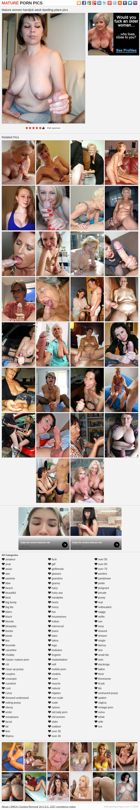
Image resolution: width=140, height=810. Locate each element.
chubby (9, 654)
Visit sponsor (54, 128)
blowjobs (10, 626)
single (101, 640)
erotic (8, 712)
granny (55, 583)
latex (54, 635)
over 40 (56, 736)
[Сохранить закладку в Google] (89, 3)
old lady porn (59, 712)
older (54, 721)
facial (8, 721)
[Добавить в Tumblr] (125, 3)
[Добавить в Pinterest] (110, 3)
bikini (8, 611)
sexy (100, 626)
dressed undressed (17, 697)
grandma (56, 578)
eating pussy (13, 702)
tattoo (101, 669)
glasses (56, 573)
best (8, 597)
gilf (53, 564)
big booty (11, 602)
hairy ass (57, 592)
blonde (9, 621)
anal (8, 564)
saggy (101, 611)
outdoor (56, 726)
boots (8, 635)
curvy (8, 693)
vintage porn (105, 707)
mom (54, 678)
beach (9, 588)
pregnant (103, 588)
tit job (101, 683)
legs (54, 645)
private (101, 592)
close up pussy (14, 669)
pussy (101, 597)
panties (102, 573)
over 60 (102, 564)
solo (100, 659)
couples (10, 674)
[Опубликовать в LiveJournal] (104, 3)
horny (55, 607)
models (56, 674)
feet (7, 731)
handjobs (57, 597)
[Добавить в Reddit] (115, 3)
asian (8, 568)
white (101, 717)
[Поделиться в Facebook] (84, 3)
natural (55, 688)
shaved (102, 631)
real (100, 602)
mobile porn (58, 669)
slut (99, 650)
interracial (57, 626)
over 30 (56, 731)
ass (7, 573)
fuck (54, 559)
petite (101, 583)
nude (54, 702)
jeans (54, 631)
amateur (10, 559)
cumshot (10, 683)
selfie (101, 616)
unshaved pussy (107, 693)
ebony (9, 707)
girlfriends (57, 568)
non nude (57, 697)
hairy (54, 588)
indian (55, 621)
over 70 (102, 568)
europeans (11, 717)
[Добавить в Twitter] (130, 3)
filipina (9, 736)
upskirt (101, 697)
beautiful (10, 592)
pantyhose (104, 578)
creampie (11, 678)
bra (7, 640)
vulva (101, 712)
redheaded (104, 607)
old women (58, 717)
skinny (101, 645)
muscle (55, 683)
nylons (55, 707)
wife (100, 721)
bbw (8, 583)
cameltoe (11, 650)
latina (54, 640)
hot (53, 611)
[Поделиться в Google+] (94, 3)
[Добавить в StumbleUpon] (120, 3)
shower (102, 635)
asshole (10, 578)
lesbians (56, 650)
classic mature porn (17, 659)
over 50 (102, 559)
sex (99, 621)
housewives (58, 616)
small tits (103, 654)
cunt (8, 688)
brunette (10, 645)
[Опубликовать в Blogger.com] (79, 3)
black (8, 616)
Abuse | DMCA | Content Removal (20, 806)
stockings (103, 664)
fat (6, 726)
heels (54, 602)
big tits (9, 607)
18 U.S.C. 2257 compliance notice (57, 806)
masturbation (59, 659)
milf (53, 664)
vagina (101, 702)
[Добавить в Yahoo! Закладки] (135, 3)
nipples (56, 693)
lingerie (56, 654)
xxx (99, 726)
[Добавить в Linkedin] (99, 3)
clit (7, 664)
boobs (9, 631)
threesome (104, 678)
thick (100, 674)
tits (99, 688)
